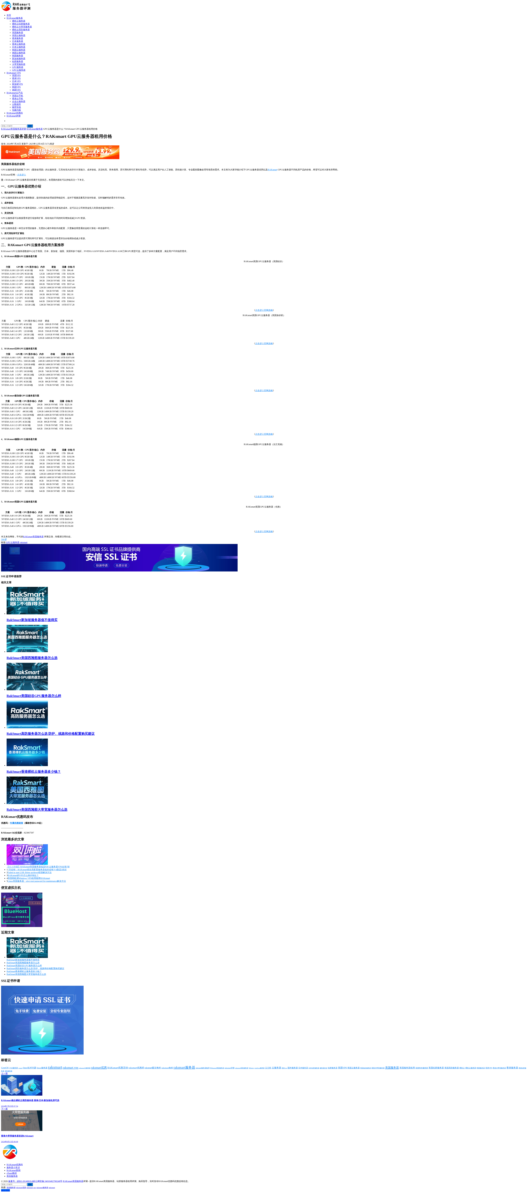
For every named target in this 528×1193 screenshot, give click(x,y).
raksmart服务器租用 (203, 1068)
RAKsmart (272, 169)
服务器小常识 (13, 1167)
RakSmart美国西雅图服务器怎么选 (32, 658)
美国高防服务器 (451, 1068)
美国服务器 (17, 32)
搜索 (30, 126)
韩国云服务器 (18, 50)
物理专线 (16, 107)
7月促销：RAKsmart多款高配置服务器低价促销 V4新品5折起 (37, 869)
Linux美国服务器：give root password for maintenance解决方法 (37, 881)
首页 (9, 15)
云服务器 (276, 1067)
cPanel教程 (12, 1173)
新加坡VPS (17, 84)
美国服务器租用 (407, 1068)
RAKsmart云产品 (15, 93)
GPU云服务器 (18, 70)
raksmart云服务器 (84, 1068)
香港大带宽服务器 (499, 1068)
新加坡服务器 (18, 58)
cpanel (20, 1068)
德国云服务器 (18, 53)
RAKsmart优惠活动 (117, 1067)
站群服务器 (17, 61)
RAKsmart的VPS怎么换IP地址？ (23, 875)
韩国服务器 (17, 55)
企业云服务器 (18, 101)
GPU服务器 (17, 67)
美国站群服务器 (436, 1068)
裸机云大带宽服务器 (22, 27)
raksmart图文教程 (153, 1068)
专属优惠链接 (16, 823)
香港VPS (16, 78)
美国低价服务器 (365, 1068)
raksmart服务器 (184, 1067)
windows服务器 (259, 1068)
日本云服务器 (18, 47)
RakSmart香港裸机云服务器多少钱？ (34, 771)
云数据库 (16, 104)
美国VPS (16, 75)
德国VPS (16, 90)
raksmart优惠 (99, 1067)
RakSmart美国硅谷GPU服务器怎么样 (34, 696)
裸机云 (462, 1068)
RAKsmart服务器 (15, 18)
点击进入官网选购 (264, 310)
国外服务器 (293, 1068)
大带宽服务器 (18, 64)
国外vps (284, 1068)
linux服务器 (42, 1068)
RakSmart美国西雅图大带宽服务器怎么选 (37, 809)
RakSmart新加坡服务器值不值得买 (32, 620)
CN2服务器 (13, 1068)
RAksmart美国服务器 (217, 1068)
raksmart (23, 542)
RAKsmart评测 (13, 116)
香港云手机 (17, 98)
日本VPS (16, 81)
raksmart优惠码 (136, 1067)
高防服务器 (8, 1071)
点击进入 (21, 175)
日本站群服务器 (314, 1068)
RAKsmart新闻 (13, 1170)
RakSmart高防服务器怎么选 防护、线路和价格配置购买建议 (51, 733)
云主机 (268, 1068)
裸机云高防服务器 (21, 29)
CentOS (5, 1067)
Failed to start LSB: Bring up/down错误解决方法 (30, 872)
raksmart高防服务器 (241, 1068)
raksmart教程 (167, 1068)
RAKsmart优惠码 (15, 113)
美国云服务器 (18, 35)
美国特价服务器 (421, 1068)
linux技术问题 (29, 1068)
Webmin (251, 1068)
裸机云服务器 (18, 21)
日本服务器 (17, 41)
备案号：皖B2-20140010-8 (20, 1181)
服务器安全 (323, 1068)
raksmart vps (70, 1067)
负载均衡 (16, 110)
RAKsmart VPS (14, 73)
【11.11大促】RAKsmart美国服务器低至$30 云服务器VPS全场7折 (38, 867)
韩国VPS (16, 87)
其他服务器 (12, 1176)
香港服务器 (17, 38)
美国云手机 (17, 95)
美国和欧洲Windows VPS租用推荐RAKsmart (29, 878)
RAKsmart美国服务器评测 (13, 129)
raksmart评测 (229, 1068)
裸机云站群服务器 (21, 24)
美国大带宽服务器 (378, 1068)
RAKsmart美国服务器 (33, 536)
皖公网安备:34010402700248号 (47, 1181)
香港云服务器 (18, 44)
